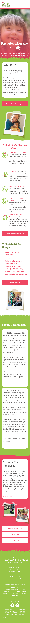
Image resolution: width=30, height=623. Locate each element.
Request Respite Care (15, 528)
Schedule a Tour (15, 282)
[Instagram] (18, 605)
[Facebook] (12, 605)
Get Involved (15, 534)
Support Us (15, 540)
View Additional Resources (15, 234)
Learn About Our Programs (15, 104)
